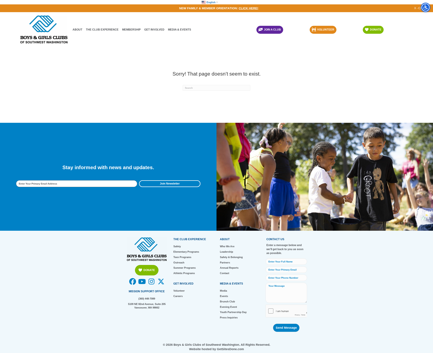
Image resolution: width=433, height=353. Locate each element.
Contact (224, 273)
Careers (178, 296)
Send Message (286, 327)
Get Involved (154, 29)
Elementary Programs (186, 251)
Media (223, 290)
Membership (131, 29)
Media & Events (179, 29)
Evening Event (228, 306)
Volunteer (179, 290)
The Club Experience (102, 29)
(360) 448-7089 (146, 298)
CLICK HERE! (248, 8)
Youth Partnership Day (233, 312)
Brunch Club (227, 301)
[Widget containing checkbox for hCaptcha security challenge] (286, 311)
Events (224, 296)
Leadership (226, 251)
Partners (225, 262)
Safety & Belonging (231, 257)
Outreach (178, 262)
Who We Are (227, 246)
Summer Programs (184, 267)
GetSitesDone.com (230, 349)
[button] (169, 183)
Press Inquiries (229, 317)
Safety (177, 246)
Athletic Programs (184, 273)
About (77, 29)
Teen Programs (182, 257)
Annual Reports (229, 267)
